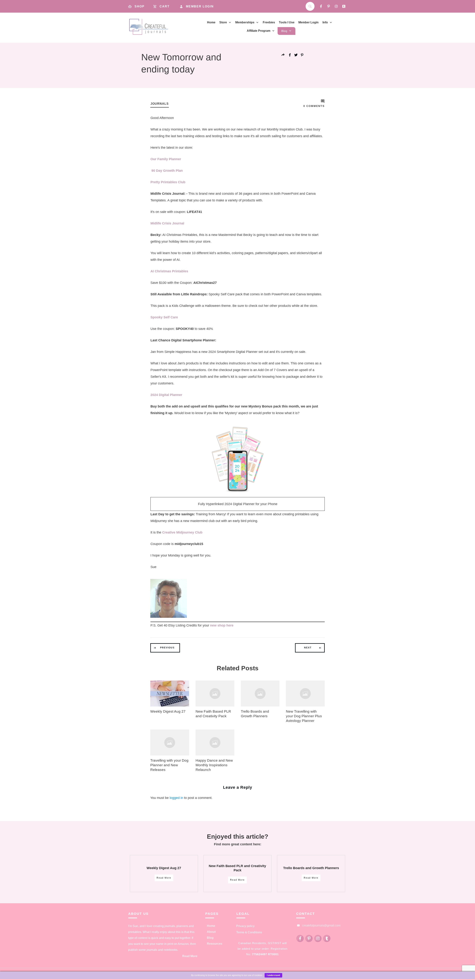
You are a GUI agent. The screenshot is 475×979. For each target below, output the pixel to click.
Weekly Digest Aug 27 (168, 711)
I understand (273, 975)
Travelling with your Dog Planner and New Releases (169, 764)
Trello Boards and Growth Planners (311, 868)
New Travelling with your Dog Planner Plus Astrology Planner (304, 715)
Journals (159, 103)
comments (314, 106)
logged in (176, 798)
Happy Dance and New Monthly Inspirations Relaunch (214, 764)
